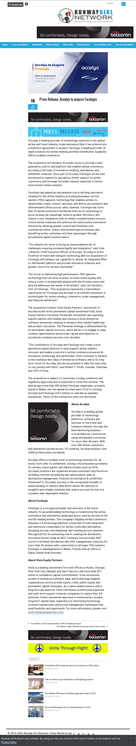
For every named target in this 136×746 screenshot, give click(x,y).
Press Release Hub (102, 45)
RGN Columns (52, 45)
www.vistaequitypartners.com (45, 612)
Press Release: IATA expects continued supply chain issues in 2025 (70, 693)
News (5, 45)
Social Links (17, 5)
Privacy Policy (8, 742)
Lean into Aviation (20, 45)
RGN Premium (83, 45)
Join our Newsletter (124, 45)
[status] (130, 738)
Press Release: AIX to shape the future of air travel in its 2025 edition (72, 665)
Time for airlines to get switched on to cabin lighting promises (69, 679)
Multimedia (37, 45)
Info (26, 4)
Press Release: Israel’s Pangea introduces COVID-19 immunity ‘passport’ (56, 623)
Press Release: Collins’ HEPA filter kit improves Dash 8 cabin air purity (81, 626)
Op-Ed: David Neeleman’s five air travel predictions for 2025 (67, 707)
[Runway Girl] (85, 22)
